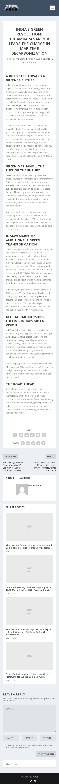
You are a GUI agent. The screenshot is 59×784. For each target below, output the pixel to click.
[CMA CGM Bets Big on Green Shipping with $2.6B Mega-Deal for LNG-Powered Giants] (29, 569)
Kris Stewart (21, 58)
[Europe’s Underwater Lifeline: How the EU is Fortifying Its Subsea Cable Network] (29, 656)
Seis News (33, 776)
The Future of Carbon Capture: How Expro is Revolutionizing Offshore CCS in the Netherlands (28, 632)
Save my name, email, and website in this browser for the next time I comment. (28, 746)
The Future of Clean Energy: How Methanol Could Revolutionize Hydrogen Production (29, 546)
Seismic (46, 58)
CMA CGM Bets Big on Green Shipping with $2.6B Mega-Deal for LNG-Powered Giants (28, 588)
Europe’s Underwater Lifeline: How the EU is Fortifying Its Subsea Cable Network (29, 675)
